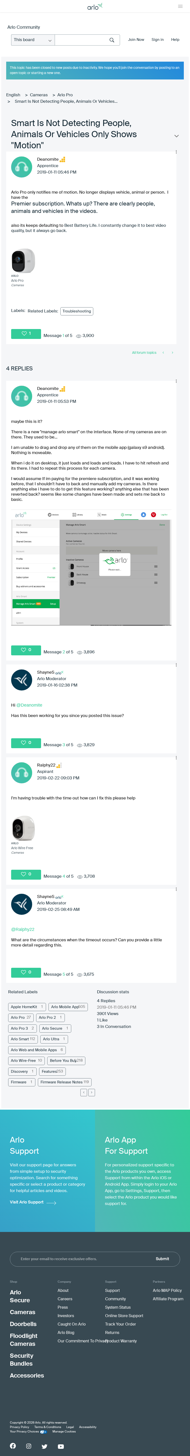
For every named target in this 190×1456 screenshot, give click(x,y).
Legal (70, 1427)
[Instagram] (28, 1446)
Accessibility (87, 1427)
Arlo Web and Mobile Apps (34, 1050)
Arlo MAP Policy (167, 1291)
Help (175, 40)
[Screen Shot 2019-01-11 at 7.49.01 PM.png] (91, 568)
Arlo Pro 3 (19, 1028)
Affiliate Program (168, 1299)
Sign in (158, 40)
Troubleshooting (77, 311)
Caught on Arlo (72, 1325)
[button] (176, 152)
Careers (65, 1299)
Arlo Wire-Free (23, 1061)
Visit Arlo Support (27, 1202)
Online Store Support (124, 1316)
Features (49, 1071)
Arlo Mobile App (65, 1007)
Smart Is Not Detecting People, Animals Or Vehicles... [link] (66, 102)
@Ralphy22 (22, 929)
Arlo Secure (52, 1028)
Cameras (39, 95)
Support (112, 1291)
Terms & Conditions (47, 1427)
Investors (66, 1316)
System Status (118, 1308)
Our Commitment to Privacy (83, 1341)
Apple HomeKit (24, 1007)
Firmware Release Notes (62, 1082)
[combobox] (87, 40)
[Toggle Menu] (180, 6)
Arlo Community (23, 27)
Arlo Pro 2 (47, 1018)
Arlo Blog (66, 1333)
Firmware (18, 1082)
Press (63, 1308)
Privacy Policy (19, 1427)
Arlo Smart (20, 1039)
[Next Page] (91, 1092)
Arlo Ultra (51, 1039)
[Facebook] (13, 1446)
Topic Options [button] (176, 137)
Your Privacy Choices (24, 1431)
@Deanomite (29, 705)
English (13, 95)
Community (115, 1299)
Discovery (19, 1071)
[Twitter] (45, 1446)
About (63, 1291)
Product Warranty (121, 1341)
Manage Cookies (64, 1431)
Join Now (136, 40)
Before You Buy (63, 1061)
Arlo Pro (65, 95)
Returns (112, 1333)
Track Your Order (120, 1325)
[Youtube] (61, 1446)
